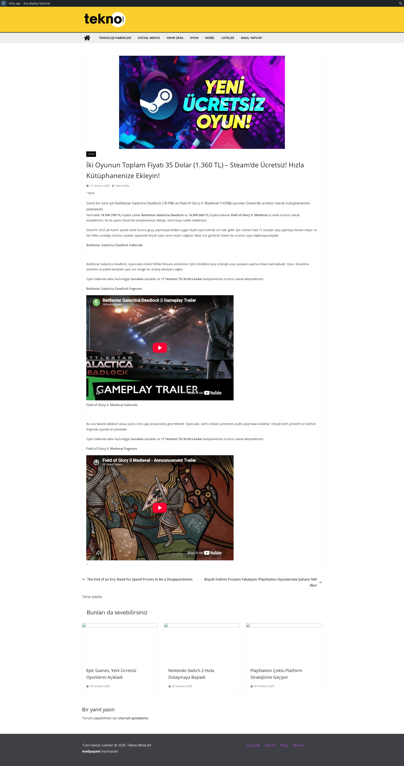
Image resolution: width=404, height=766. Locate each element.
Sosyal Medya (149, 38)
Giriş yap (253, 745)
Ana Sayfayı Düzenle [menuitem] (36, 3)
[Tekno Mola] (87, 37)
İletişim (298, 745)
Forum (270, 745)
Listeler (227, 38)
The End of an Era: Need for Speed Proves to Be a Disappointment (140, 579)
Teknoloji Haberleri (115, 38)
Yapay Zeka (174, 38)
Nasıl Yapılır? (251, 38)
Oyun (194, 38)
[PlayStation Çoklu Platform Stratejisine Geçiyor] (284, 626)
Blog (284, 745)
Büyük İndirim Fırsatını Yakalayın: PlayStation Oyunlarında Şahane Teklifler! (260, 582)
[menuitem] (3, 3)
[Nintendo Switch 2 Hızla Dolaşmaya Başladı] (202, 626)
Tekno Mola (122, 186)
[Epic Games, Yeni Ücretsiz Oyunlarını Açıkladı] (120, 626)
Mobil (210, 38)
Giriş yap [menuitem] (14, 3)
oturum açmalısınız (133, 718)
